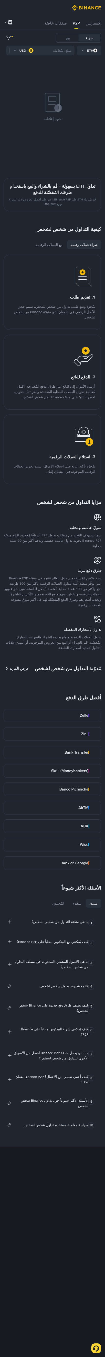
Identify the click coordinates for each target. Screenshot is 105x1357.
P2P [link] (76, 23)
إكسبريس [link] (93, 23)
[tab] (93, 23)
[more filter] (8, 37)
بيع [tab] (68, 38)
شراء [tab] (89, 38)
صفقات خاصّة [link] (55, 23)
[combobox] (89, 50)
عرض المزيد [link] (19, 668)
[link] (52, 715)
